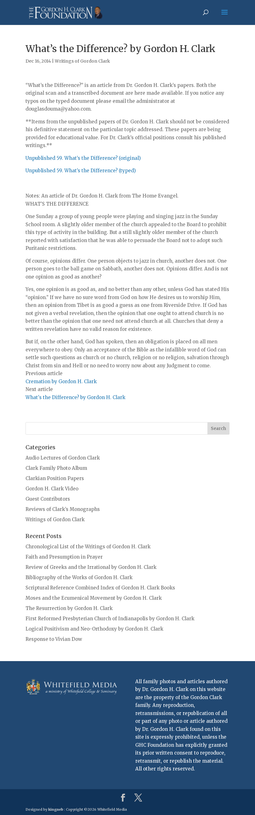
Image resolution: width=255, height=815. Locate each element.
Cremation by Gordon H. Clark (61, 381)
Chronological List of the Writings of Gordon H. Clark (88, 547)
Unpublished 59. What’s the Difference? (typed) (81, 171)
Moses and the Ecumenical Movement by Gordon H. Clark (94, 598)
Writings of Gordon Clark (82, 61)
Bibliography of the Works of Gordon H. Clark (79, 577)
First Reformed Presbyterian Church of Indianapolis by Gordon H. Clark (110, 619)
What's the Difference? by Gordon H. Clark (75, 397)
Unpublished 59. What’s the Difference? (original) (83, 158)
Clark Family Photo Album (56, 468)
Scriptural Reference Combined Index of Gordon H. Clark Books (100, 588)
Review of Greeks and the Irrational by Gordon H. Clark (91, 567)
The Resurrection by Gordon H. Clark (69, 608)
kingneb (55, 809)
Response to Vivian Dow (54, 639)
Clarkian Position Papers (55, 478)
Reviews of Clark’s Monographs (63, 509)
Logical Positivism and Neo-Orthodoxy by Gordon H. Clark (94, 629)
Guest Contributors (48, 499)
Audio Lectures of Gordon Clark (63, 458)
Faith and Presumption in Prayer (64, 557)
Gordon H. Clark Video (52, 489)
